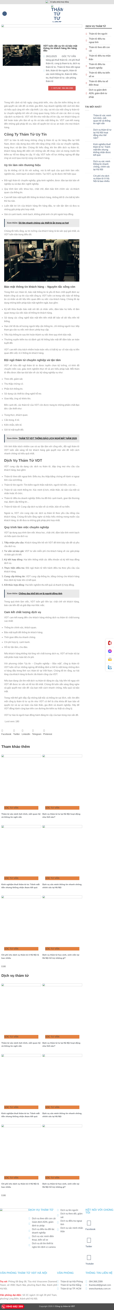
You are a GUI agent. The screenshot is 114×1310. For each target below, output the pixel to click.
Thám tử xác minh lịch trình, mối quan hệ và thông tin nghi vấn (102, 119)
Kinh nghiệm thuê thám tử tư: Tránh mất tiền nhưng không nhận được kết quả (102, 149)
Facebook (90, 1229)
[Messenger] (110, 651)
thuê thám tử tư (57, 78)
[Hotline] (110, 643)
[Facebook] (89, 1223)
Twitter (89, 1246)
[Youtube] (89, 1257)
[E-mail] (110, 659)
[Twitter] (89, 1240)
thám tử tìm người (59, 70)
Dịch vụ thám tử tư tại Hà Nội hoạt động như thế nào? (102, 134)
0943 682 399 (14, 1306)
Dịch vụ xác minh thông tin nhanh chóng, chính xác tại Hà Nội (101, 165)
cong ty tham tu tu (63, 63)
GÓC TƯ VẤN (69, 56)
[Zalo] (110, 667)
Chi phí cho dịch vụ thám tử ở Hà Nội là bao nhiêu (101, 178)
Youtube (90, 1264)
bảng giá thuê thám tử (56, 60)
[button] (4, 13)
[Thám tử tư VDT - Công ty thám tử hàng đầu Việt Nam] (57, 13)
